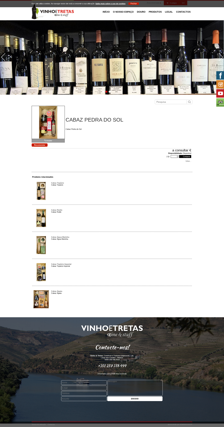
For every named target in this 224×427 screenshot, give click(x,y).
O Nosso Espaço (123, 11)
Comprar (186, 156)
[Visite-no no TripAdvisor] (220, 102)
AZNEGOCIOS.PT (186, 424)
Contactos (183, 11)
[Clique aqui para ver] (41, 199)
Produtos (155, 11)
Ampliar (49, 141)
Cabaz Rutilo (56, 210)
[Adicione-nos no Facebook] (220, 75)
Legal (169, 11)
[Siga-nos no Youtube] (220, 93)
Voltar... (188, 161)
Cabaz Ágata (56, 291)
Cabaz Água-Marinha (60, 237)
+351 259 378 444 (112, 365)
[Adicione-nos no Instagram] (220, 84)
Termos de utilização (39, 424)
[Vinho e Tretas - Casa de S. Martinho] (53, 19)
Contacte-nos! (112, 347)
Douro (141, 11)
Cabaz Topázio (57, 183)
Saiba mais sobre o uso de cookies (110, 4)
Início (106, 11)
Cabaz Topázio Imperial (61, 264)
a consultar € (181, 150)
